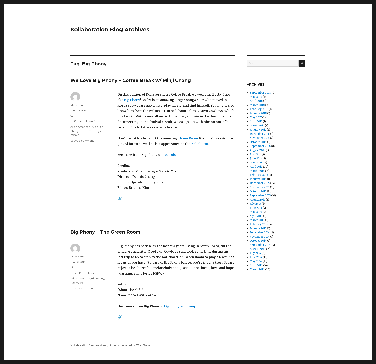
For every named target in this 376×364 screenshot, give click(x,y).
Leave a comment (82, 140)
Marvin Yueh (78, 105)
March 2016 (257, 171)
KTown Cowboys (90, 131)
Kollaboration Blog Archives (109, 29)
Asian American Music (84, 126)
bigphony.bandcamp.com (184, 306)
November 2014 (260, 236)
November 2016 (259, 138)
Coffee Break (79, 121)
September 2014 (260, 245)
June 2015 (256, 208)
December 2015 (260, 183)
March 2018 (257, 105)
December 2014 (260, 232)
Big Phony (132, 100)
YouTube (170, 155)
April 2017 (256, 121)
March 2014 (257, 269)
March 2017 (257, 125)
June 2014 (256, 257)
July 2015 (255, 203)
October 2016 (258, 142)
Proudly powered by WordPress (130, 345)
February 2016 (259, 175)
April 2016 (256, 166)
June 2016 (256, 158)
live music (76, 282)
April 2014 (256, 265)
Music (92, 121)
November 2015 (259, 187)
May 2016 (256, 162)
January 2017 (258, 129)
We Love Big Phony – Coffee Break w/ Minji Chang (130, 80)
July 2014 (255, 253)
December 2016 (260, 133)
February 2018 (259, 109)
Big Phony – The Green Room (105, 232)
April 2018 (256, 101)
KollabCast (199, 144)
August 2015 (257, 199)
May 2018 (256, 96)
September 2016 (260, 146)
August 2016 (257, 150)
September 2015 (260, 195)
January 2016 (258, 179)
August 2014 (257, 249)
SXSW (74, 135)
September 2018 (260, 92)
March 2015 (257, 220)
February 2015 (259, 224)
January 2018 (258, 113)
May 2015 (256, 212)
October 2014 (258, 240)
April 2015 (256, 216)
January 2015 (258, 228)
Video (74, 115)
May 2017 (256, 117)
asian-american (80, 278)
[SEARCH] (302, 63)
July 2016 (255, 154)
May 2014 (256, 261)
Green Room (188, 138)
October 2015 (258, 191)
